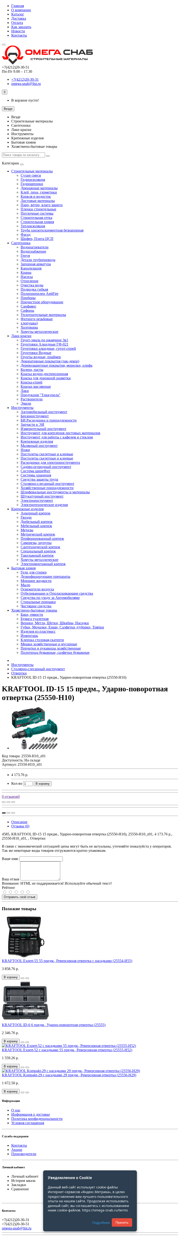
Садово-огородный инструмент (46, 467)
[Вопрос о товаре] (4, 802)
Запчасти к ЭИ (32, 424)
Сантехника (20, 243)
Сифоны (27, 310)
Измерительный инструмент (43, 429)
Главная (17, 6)
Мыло (25, 585)
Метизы (27, 530)
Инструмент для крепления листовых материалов (60, 433)
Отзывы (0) (20, 826)
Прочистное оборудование (42, 302)
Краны (26, 272)
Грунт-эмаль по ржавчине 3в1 (44, 340)
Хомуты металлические (39, 332)
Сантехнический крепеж (40, 547)
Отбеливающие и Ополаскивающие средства (57, 593)
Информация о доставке (30, 1114)
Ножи (25, 450)
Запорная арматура (36, 264)
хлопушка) (29, 323)
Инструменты (22, 408)
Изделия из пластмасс (38, 631)
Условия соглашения (27, 1123)
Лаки (25, 391)
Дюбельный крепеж (36, 522)
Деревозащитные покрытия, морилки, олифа (56, 365)
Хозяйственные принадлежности (47, 488)
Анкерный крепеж (35, 513)
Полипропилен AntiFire (39, 294)
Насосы (27, 277)
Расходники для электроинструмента (50, 462)
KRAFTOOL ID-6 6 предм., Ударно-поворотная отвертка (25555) (53, 1025)
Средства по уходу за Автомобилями (50, 598)
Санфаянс (28, 306)
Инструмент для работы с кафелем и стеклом (57, 437)
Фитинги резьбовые (37, 319)
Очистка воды (32, 285)
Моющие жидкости (36, 581)
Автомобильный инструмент (44, 412)
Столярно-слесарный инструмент (47, 484)
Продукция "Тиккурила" (40, 395)
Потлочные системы (37, 213)
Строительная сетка (36, 218)
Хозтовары (29, 327)
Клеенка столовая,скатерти (42, 640)
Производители (23, 1154)
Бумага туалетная (35, 619)
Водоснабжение (33, 251)
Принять (122, 1222)
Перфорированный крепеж (42, 538)
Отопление (29, 281)
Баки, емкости (32, 615)
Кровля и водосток (36, 196)
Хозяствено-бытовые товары (34, 610)
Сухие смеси (31, 175)
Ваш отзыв (10, 879)
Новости (18, 31)
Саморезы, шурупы (36, 543)
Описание (19, 822)
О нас (15, 1110)
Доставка (18, 18)
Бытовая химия (23, 568)
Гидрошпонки (32, 184)
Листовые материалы (38, 201)
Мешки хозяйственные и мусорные (49, 644)
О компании (21, 10)
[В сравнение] (13, 802)
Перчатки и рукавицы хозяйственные (51, 648)
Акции (16, 1150)
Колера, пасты (32, 370)
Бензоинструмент (35, 416)
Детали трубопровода (38, 260)
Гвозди (26, 517)
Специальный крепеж (38, 551)
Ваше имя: (10, 859)
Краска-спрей (31, 382)
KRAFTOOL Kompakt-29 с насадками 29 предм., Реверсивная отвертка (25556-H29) (69, 1075)
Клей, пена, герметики (39, 192)
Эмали (26, 403)
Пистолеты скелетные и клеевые (47, 454)
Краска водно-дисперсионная (44, 374)
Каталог (17, 14)
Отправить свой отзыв (19, 897)
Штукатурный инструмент (42, 496)
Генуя (25, 256)
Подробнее (101, 1222)
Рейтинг (8, 888)
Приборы (28, 298)
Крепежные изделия (37, 441)
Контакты (19, 35)
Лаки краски (21, 336)
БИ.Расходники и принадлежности (49, 420)
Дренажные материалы (39, 188)
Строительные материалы (32, 171)
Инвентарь (29, 636)
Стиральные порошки (38, 602)
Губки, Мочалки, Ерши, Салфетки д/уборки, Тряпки (62, 627)
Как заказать (21, 27)
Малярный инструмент (39, 446)
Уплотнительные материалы (43, 315)
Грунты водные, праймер (41, 357)
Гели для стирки (34, 572)
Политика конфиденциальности (37, 1119)
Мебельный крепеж (36, 526)
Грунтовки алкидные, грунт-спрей (48, 348)
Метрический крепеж (38, 534)
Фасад (25, 234)
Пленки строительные (38, 209)
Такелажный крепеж (37, 555)
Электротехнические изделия (44, 505)
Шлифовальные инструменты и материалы (55, 492)
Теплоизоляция (33, 226)
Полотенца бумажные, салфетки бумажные (55, 653)
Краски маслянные (36, 386)
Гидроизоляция (33, 180)
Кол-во (16, 783)
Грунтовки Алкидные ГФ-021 (44, 344)
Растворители (32, 399)
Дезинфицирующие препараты (45, 577)
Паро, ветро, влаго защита (42, 205)
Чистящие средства (36, 606)
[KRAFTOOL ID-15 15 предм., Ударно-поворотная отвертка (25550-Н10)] (34, 748)
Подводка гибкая (34, 289)
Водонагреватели (35, 247)
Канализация (31, 268)
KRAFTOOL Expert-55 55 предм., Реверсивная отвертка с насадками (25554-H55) (67, 961)
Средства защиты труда (39, 479)
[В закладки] (8, 802)
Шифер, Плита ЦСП (37, 239)
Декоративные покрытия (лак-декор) (50, 361)
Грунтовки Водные (36, 353)
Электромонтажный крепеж (43, 564)
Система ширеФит (35, 471)
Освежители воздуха (37, 589)
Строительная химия (37, 222)
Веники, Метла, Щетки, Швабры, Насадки (55, 623)
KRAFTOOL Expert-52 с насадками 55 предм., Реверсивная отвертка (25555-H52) (67, 1050)
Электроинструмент (37, 500)
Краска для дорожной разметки (46, 378)
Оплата (17, 23)
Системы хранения (36, 475)
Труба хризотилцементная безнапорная (52, 230)
